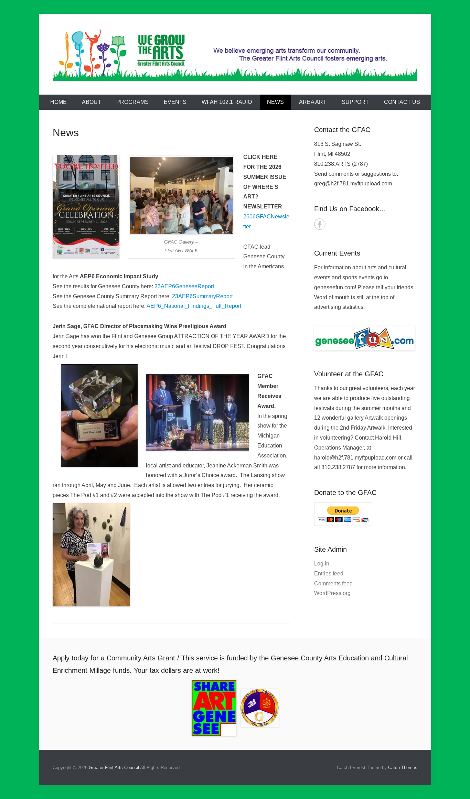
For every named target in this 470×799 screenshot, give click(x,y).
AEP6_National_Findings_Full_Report (194, 306)
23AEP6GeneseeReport (184, 286)
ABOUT (91, 102)
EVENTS (175, 102)
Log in (321, 563)
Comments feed (333, 583)
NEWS (275, 102)
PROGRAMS (132, 102)
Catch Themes (402, 767)
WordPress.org (332, 593)
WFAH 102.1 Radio (227, 102)
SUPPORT (355, 102)
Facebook (319, 224)
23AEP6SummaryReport (202, 296)
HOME (58, 102)
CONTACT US (402, 102)
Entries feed (328, 573)
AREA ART (313, 102)
